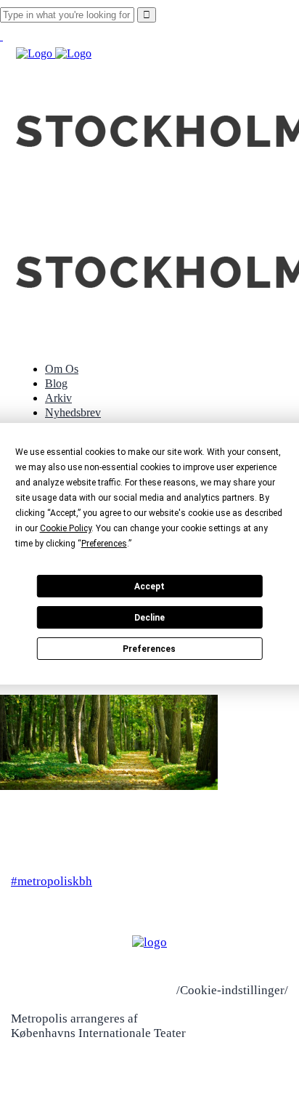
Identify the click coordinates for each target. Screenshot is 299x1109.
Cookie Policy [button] (65, 528)
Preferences (149, 649)
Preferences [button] (104, 544)
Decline (149, 618)
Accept (149, 586)
